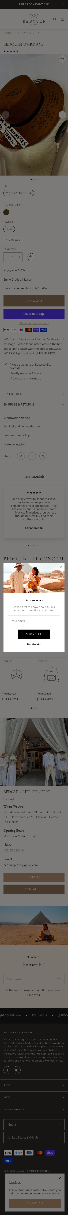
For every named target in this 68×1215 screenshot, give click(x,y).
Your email (18, 621)
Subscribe (34, 634)
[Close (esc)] (61, 567)
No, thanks (34, 644)
